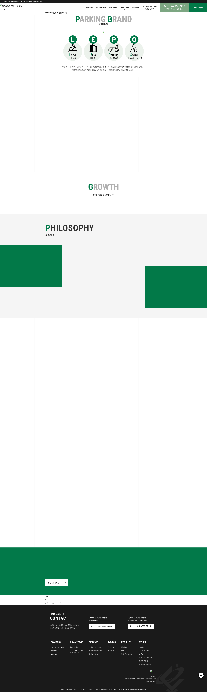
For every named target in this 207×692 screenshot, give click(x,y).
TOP (47, 596)
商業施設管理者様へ (96, 650)
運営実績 (111, 650)
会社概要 (54, 650)
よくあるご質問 (144, 650)
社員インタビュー (127, 654)
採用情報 (124, 647)
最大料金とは (143, 661)
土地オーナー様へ (95, 647)
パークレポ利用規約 (146, 657)
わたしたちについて (57, 647)
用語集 (141, 647)
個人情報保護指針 (145, 664)
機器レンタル (93, 654)
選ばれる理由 (74, 647)
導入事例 (111, 647)
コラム (141, 654)
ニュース (54, 654)
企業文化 (124, 650)
